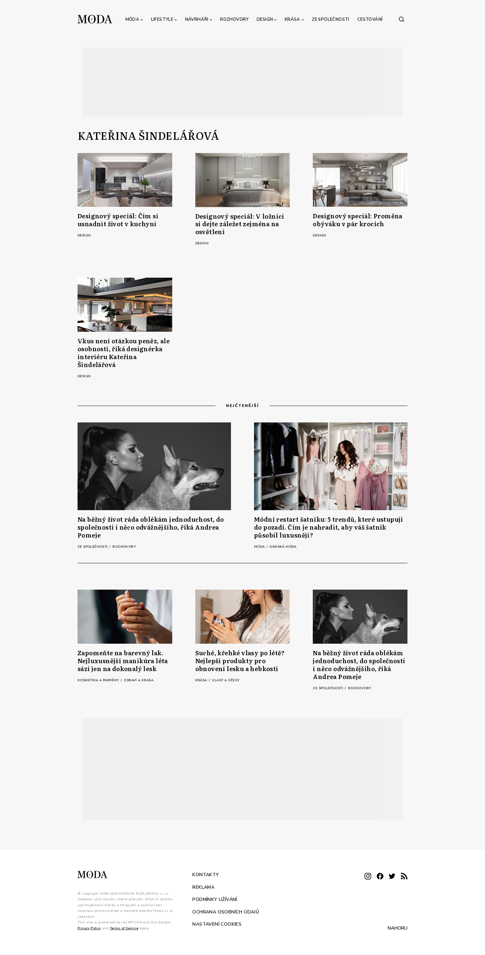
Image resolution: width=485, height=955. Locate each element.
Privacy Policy (89, 928)
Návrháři (197, 19)
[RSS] (404, 876)
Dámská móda (283, 546)
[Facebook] (380, 876)
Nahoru (397, 928)
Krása (292, 19)
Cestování (370, 19)
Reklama (203, 887)
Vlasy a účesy (225, 680)
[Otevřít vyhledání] (401, 19)
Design (265, 19)
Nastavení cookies (217, 924)
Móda (132, 19)
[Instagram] (368, 876)
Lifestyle (162, 19)
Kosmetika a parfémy (99, 680)
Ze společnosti (330, 19)
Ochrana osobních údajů (225, 912)
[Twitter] (392, 876)
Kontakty (205, 875)
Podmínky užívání (214, 899)
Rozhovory (234, 19)
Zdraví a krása (138, 680)
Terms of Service (124, 928)
